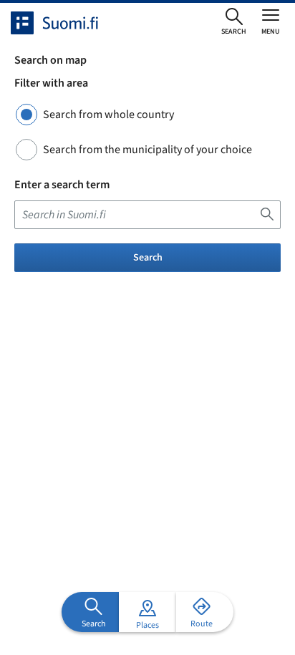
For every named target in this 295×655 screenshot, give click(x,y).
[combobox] (147, 214)
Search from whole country (108, 114)
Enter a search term (62, 185)
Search (148, 258)
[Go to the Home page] (67, 22)
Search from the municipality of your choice (147, 149)
